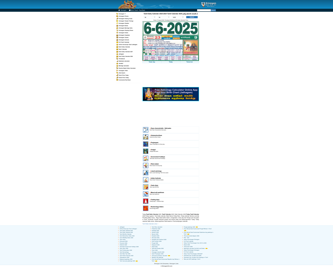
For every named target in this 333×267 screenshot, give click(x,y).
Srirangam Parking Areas (125, 18)
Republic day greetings (157, 257)
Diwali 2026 (154, 246)
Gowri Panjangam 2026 (157, 254)
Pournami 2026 (123, 243)
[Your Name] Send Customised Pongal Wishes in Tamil (198, 229)
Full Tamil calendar (188, 241)
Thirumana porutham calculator (159, 255)
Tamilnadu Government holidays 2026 (129, 246)
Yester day (152, 62)
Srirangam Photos (123, 16)
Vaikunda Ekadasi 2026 (158, 248)
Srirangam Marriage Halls (125, 28)
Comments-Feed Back (125, 80)
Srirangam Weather (124, 23)
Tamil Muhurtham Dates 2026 (127, 236)
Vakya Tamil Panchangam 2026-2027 (193, 254)
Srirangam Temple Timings (126, 21)
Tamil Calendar (123, 49)
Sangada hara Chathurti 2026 (159, 239)
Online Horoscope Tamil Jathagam (128, 44)
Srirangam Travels (123, 37)
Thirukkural (122, 59)
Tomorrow (189, 62)
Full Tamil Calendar (124, 42)
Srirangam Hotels (123, 32)
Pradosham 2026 (156, 229)
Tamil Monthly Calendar (125, 234)
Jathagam (121, 54)
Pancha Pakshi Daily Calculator (127, 68)
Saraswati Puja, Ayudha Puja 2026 (192, 255)
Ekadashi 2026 (155, 236)
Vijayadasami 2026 (124, 257)
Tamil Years (123, 239)
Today (171, 62)
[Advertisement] (170, 75)
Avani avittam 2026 (156, 241)
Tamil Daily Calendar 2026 (126, 56)
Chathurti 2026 (123, 245)
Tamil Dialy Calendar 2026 (126, 232)
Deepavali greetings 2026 (126, 259)
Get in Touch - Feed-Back (138, 10)
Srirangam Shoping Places (126, 30)
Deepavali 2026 (155, 245)
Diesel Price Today (124, 77)
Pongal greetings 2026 (189, 227)
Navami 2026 (155, 234)
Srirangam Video (123, 70)
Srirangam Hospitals (124, 35)
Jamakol (121, 63)
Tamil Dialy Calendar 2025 (126, 230)
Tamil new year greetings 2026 (127, 261)
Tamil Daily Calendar (124, 47)
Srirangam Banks (123, 25)
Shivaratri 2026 (155, 237)
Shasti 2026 (187, 245)
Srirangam (123, 10)
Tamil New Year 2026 (125, 254)
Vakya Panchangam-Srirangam (191, 239)
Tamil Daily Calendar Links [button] (149, 224)
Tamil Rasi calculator (157, 227)
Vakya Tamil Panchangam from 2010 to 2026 (195, 243)
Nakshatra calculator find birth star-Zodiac (194, 248)
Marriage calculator (124, 66)
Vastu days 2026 (124, 248)
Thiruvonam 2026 (188, 246)
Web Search (122, 73)
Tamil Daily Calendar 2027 (126, 51)
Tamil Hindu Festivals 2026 (126, 255)
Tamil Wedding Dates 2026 (126, 237)
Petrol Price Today (124, 75)
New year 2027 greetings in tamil (192, 259)
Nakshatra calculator (124, 61)
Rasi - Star (186, 237)
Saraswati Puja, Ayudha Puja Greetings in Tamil (196, 257)
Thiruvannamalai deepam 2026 (191, 236)
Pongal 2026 (155, 243)
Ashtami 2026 (155, 232)
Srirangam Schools (124, 40)
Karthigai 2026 (155, 230)
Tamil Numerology (124, 252)
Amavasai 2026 (123, 241)
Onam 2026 (155, 250)
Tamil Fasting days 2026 (126, 250)
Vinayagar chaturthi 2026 (158, 252)
